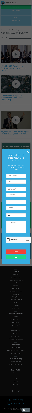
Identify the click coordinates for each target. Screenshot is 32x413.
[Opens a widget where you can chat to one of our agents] (25, 410)
